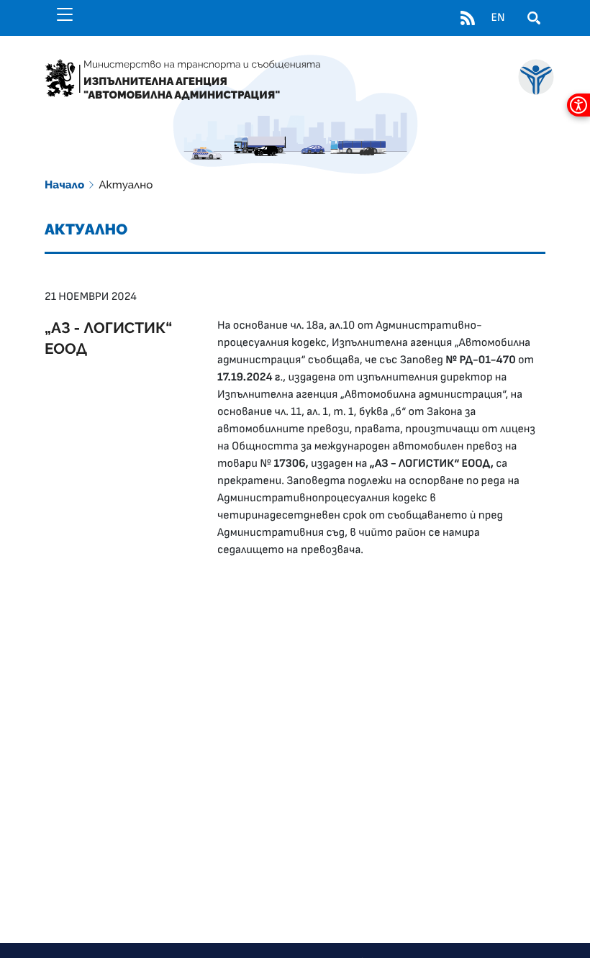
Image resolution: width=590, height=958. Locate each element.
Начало (64, 184)
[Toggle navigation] (65, 14)
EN (497, 18)
